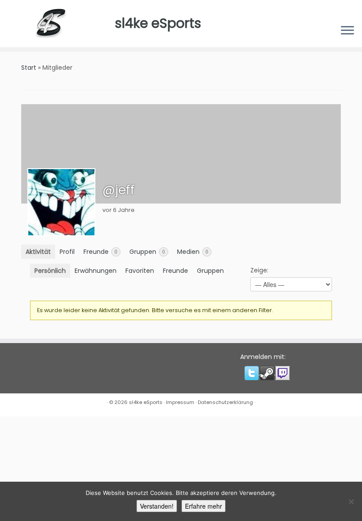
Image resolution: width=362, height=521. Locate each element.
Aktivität (38, 251)
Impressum (180, 402)
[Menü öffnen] (347, 31)
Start (28, 67)
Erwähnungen (96, 270)
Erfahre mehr (203, 506)
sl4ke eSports (158, 23)
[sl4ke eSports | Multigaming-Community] (57, 23)
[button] (252, 372)
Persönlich (50, 270)
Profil (67, 251)
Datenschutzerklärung (225, 402)
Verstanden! (156, 506)
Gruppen (147, 251)
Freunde (100, 251)
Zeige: (259, 270)
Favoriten (139, 270)
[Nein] (351, 501)
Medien (192, 251)
